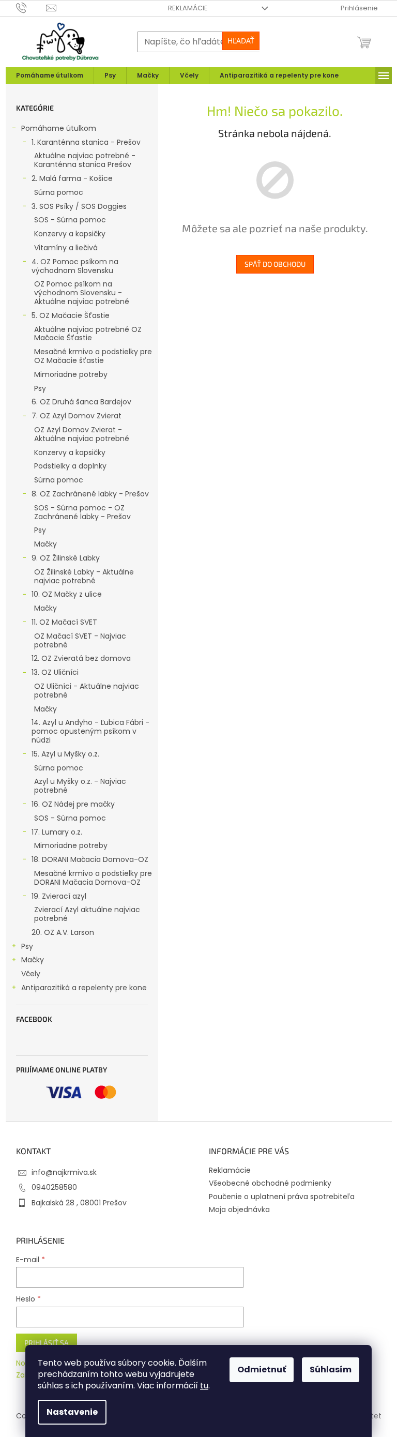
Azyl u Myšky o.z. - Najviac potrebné (80, 785)
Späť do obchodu (275, 264)
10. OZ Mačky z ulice (67, 594)
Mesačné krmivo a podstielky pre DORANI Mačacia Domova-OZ (93, 877)
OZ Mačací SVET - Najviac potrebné (80, 640)
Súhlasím (331, 1369)
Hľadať (240, 41)
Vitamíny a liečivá (66, 248)
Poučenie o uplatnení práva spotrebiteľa (282, 1196)
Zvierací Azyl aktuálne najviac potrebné (87, 914)
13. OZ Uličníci (55, 672)
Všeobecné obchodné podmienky (270, 1183)
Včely (30, 974)
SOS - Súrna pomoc (70, 220)
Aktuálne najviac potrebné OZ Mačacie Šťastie (88, 333)
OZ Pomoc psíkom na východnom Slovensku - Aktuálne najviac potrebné (81, 293)
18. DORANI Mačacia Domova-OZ (90, 859)
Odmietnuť (261, 1369)
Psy (40, 388)
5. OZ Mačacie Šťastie (71, 315)
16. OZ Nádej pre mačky (73, 804)
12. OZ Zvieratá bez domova (81, 658)
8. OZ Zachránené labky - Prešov (90, 494)
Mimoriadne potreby (71, 374)
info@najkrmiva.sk (64, 1172)
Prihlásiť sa (46, 1342)
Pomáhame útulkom (58, 128)
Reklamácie (188, 8)
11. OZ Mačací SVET (64, 622)
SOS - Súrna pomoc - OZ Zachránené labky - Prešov (82, 512)
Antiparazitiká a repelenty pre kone (84, 987)
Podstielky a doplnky (70, 466)
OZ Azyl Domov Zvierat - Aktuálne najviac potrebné (81, 434)
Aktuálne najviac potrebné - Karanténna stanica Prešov (84, 160)
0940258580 (54, 1187)
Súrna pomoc (58, 192)
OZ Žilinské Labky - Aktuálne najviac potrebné (84, 576)
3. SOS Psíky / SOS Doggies (79, 206)
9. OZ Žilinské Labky (66, 558)
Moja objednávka (239, 1209)
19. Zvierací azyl (59, 896)
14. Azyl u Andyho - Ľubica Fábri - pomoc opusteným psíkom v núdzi (90, 731)
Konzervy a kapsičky (69, 234)
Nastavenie (72, 1412)
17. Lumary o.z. (57, 832)
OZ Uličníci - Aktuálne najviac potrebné (86, 690)
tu (204, 1385)
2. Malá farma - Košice (72, 178)
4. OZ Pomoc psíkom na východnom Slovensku (75, 266)
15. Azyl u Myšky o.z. (65, 754)
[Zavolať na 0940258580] (31, 7)
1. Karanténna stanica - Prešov (86, 142)
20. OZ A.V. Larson (63, 932)
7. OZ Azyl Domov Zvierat (76, 416)
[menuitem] (50, 75)
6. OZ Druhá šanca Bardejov (81, 402)
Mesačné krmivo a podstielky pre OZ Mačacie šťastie (93, 356)
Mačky (45, 544)
